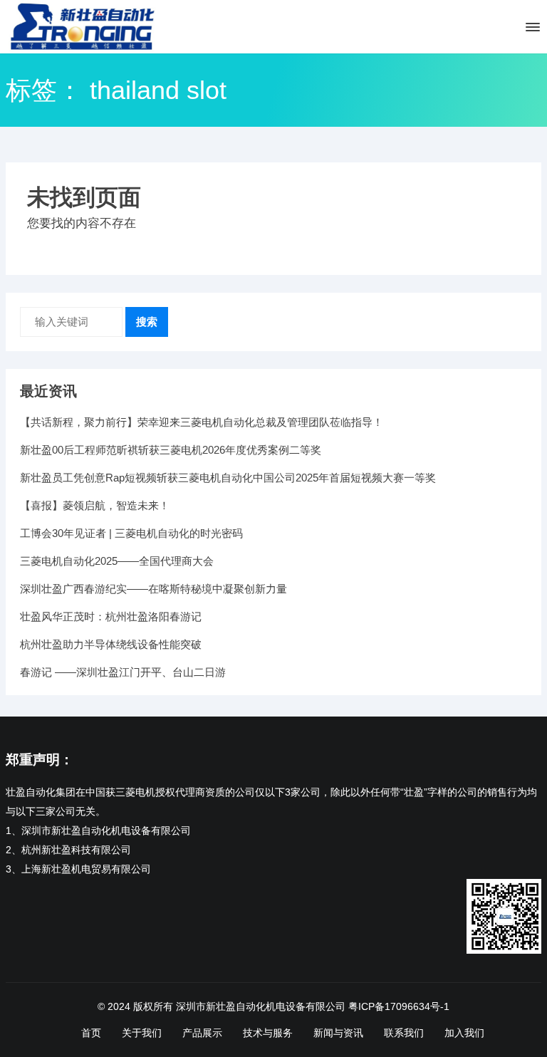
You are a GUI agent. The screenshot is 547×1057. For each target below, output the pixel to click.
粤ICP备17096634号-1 (398, 1006)
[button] (532, 30)
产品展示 (202, 1032)
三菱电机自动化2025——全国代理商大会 (117, 561)
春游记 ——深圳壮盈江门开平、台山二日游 (123, 672)
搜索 (146, 322)
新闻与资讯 (338, 1032)
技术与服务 (268, 1032)
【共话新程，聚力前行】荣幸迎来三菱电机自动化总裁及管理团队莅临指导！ (201, 422)
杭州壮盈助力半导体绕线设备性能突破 (111, 644)
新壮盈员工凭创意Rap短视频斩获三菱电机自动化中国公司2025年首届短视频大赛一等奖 (228, 478)
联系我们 (404, 1032)
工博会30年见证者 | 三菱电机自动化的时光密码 (131, 533)
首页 (91, 1032)
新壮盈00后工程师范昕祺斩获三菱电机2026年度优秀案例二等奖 (170, 450)
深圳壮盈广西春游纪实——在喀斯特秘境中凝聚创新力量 (153, 589)
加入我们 (464, 1032)
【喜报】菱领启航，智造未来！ (95, 505)
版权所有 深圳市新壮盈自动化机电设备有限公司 (239, 1006)
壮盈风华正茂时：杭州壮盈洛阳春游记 (111, 616)
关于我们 (142, 1032)
